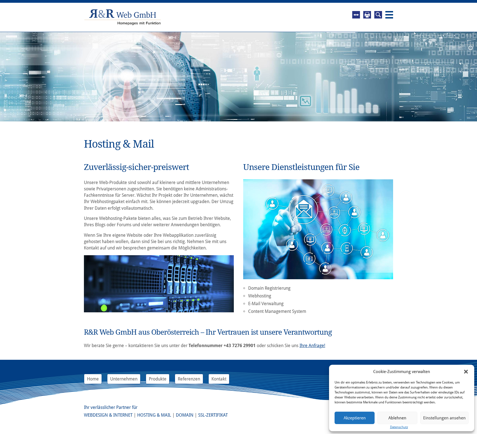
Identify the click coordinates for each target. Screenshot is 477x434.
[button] (466, 371)
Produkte (157, 379)
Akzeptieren (355, 418)
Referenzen (189, 379)
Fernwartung (356, 14)
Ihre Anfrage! (312, 345)
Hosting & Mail (154, 415)
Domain (185, 415)
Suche (378, 14)
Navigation (389, 14)
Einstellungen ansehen (444, 418)
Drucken (367, 14)
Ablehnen (397, 418)
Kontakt (218, 379)
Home (93, 379)
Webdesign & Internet (108, 415)
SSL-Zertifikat (213, 415)
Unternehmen (123, 379)
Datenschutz (399, 427)
